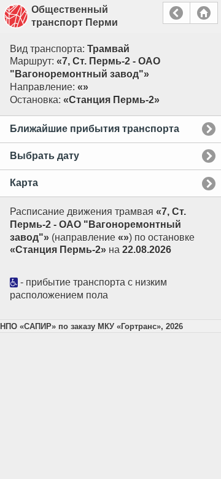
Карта (24, 182)
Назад (176, 13)
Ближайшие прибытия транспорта (94, 128)
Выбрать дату (44, 155)
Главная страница (204, 13)
